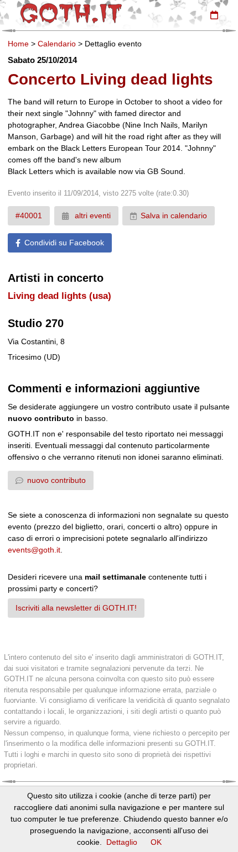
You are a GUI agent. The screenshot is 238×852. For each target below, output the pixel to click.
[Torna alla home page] (71, 13)
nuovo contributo (56, 480)
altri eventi (92, 215)
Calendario (57, 43)
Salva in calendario (174, 215)
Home (18, 43)
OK (156, 842)
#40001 (28, 215)
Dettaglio (121, 842)
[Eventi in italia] (214, 15)
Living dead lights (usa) (59, 296)
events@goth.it (34, 549)
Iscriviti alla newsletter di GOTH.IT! (76, 607)
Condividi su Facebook (64, 242)
